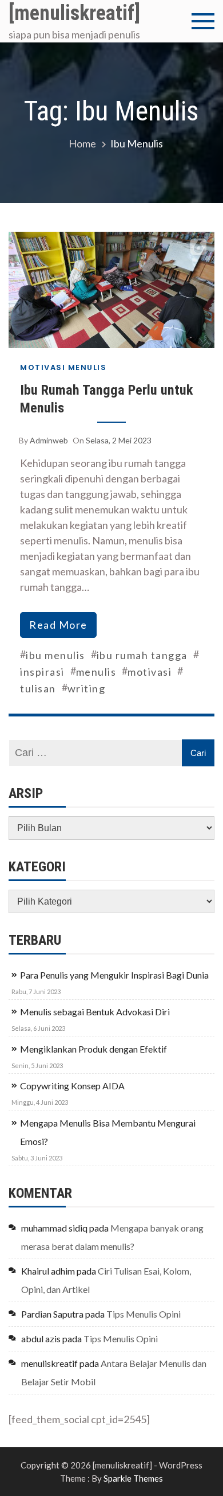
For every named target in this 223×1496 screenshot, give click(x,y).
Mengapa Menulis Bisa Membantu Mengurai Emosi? (108, 1132)
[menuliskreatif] (74, 13)
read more (58, 624)
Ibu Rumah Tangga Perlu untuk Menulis (106, 398)
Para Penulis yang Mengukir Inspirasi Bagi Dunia (114, 974)
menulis (96, 671)
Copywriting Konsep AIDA (72, 1085)
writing (86, 688)
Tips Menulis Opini (143, 1313)
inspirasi (42, 671)
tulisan (38, 688)
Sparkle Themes (133, 1478)
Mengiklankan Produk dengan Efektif (93, 1048)
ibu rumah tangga (142, 655)
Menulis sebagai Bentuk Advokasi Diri (95, 1011)
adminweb (49, 440)
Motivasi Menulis (63, 367)
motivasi (150, 671)
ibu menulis (55, 655)
